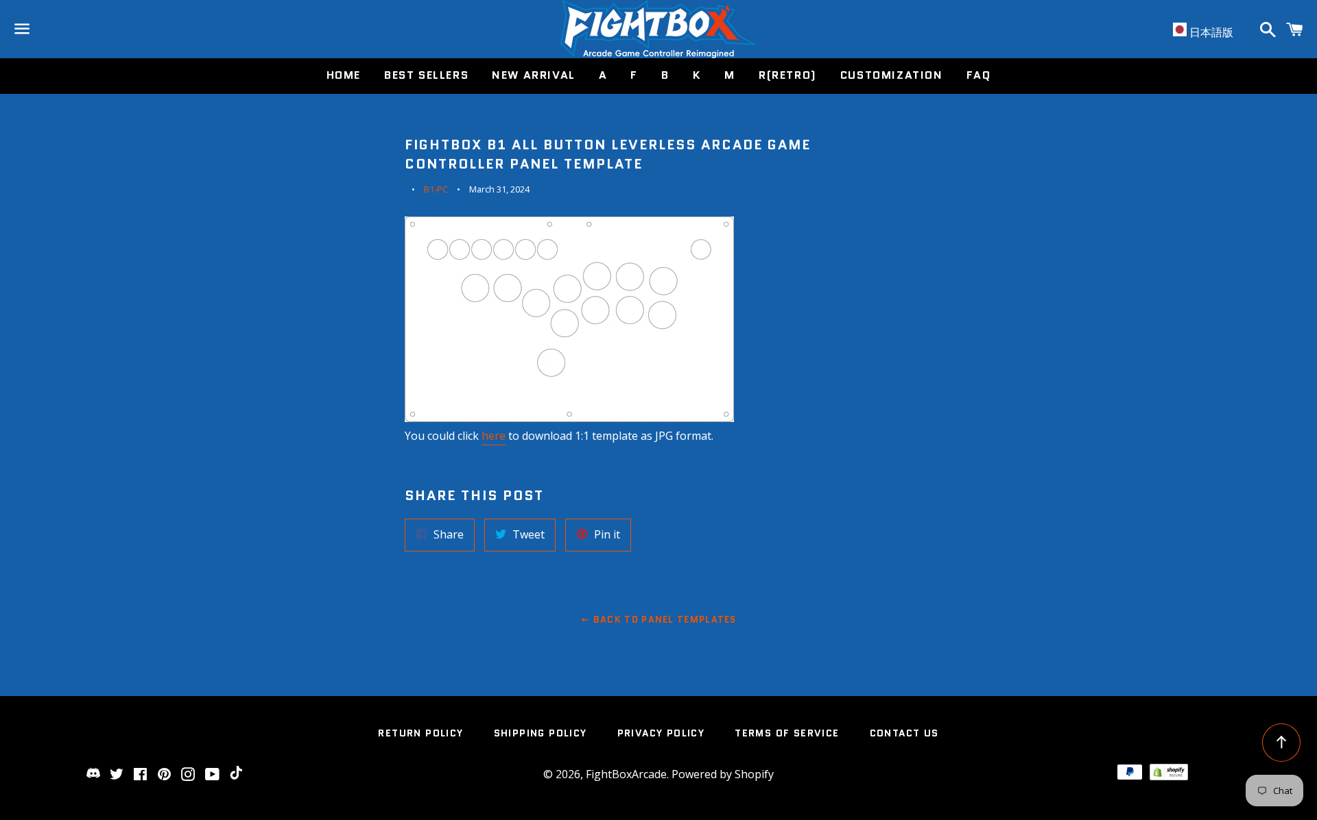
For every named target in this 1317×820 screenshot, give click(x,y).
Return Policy (420, 733)
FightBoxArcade (626, 774)
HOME (344, 75)
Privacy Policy (661, 733)
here (494, 435)
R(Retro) (788, 75)
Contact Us (904, 733)
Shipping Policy (540, 733)
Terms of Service (787, 733)
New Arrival (534, 75)
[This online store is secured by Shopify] (1169, 776)
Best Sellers (426, 75)
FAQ (978, 75)
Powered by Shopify (723, 774)
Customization (891, 75)
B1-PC (436, 189)
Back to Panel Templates (664, 619)
